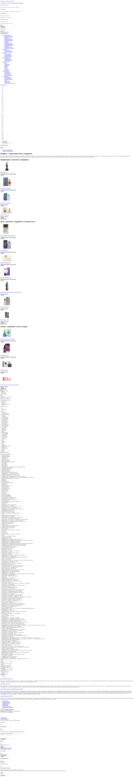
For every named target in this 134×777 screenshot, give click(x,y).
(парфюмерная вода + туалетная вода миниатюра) (10, 571)
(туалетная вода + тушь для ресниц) (8, 584)
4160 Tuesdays (4, 409)
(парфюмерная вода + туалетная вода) (8, 526)
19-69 (3, 405)
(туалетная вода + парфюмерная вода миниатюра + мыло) (12, 595)
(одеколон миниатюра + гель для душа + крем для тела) (11, 581)
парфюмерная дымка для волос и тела (8, 509)
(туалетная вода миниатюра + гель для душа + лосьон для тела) (13, 565)
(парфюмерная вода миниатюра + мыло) (9, 651)
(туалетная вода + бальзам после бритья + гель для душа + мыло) (13, 585)
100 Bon (3, 402)
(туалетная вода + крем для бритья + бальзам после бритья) (12, 594)
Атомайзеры (7, 42)
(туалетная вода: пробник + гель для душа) (9, 499)
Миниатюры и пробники (9, 44)
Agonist (3, 450)
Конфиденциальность (6, 701)
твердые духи (4, 479)
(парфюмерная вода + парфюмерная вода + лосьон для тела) (12, 603)
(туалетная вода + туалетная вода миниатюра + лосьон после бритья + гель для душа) (17, 650)
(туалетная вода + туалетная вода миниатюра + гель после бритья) (13, 629)
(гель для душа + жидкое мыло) (7, 523)
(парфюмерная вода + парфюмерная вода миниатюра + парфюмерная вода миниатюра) (17, 543)
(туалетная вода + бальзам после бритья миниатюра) (11, 598)
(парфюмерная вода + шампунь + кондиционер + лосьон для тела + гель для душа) (16, 596)
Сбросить (2, 147)
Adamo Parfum (4, 430)
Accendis (3, 415)
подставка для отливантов (6, 537)
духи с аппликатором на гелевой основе (9, 497)
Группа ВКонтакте (8, 78)
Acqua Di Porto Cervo (5, 424)
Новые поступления (8, 38)
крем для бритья (4, 464)
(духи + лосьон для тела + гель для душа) (9, 640)
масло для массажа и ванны (7, 496)
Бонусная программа (8, 75)
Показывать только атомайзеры (7, 669)
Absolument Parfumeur (5, 414)
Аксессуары (7, 46)
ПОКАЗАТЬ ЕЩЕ (3, 323)
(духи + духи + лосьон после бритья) (8, 588)
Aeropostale (4, 438)
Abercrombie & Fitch (5, 413)
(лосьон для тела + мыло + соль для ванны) (9, 507)
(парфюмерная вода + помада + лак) (8, 564)
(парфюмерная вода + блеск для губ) (8, 572)
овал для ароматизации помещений (8, 516)
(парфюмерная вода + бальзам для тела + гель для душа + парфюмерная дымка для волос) (18, 477)
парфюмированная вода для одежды (8, 461)
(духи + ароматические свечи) (7, 607)
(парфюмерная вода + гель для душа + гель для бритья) (11, 642)
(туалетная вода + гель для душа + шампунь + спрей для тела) (13, 632)
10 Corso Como (4, 401)
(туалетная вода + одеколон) (7, 582)
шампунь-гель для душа (6, 471)
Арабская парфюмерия (9, 40)
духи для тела (4, 503)
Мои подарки (7, 71)
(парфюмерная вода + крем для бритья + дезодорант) (11, 542)
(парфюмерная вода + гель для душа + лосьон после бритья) (12, 520)
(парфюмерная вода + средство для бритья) (9, 656)
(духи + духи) (4, 530)
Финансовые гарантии (9, 79)
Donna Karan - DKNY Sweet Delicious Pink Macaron (9, 384)
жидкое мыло (4, 576)
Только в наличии (5, 673)
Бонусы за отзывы (8, 74)
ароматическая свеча (5, 459)
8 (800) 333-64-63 (9, 710)
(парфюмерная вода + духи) (7, 538)
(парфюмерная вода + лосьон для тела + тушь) (10, 473)
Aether (3, 440)
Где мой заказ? (7, 61)
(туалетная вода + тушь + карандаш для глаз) (10, 567)
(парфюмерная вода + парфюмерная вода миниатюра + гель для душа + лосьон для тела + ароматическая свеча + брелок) (23, 625)
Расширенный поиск (4, 33)
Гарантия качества (6, 703)
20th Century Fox (5, 406)
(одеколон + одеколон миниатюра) (8, 615)
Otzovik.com (7, 65)
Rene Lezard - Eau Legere (4, 319)
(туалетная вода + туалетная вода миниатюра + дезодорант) (12, 591)
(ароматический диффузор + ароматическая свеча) (11, 641)
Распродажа (7, 37)
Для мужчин (5, 142)
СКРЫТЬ (2, 175)
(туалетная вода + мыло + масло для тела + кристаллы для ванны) (13, 624)
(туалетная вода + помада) (6, 553)
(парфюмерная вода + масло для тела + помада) (10, 561)
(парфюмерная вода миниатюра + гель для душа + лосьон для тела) (14, 545)
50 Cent (3, 411)
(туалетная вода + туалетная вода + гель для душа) (11, 518)
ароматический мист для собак (7, 653)
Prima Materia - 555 (3, 172)
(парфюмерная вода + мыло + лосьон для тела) (10, 515)
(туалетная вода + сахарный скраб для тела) (9, 472)
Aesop (3, 439)
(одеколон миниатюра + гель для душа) (9, 568)
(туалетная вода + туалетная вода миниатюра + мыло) (11, 620)
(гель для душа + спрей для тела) (7, 636)
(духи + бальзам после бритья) (7, 602)
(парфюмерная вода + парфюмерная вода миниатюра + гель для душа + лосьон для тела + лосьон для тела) (21, 637)
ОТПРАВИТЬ (3, 739)
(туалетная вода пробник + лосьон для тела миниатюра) (12, 563)
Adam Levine (4, 429)
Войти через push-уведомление (6, 749)
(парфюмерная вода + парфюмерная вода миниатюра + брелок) (13, 654)
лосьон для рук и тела (5, 494)
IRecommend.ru (7, 64)
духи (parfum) (4, 458)
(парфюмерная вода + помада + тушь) (8, 562)
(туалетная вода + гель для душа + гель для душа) (10, 550)
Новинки (3, 672)
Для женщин (5, 141)
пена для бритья (4, 465)
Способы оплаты (8, 58)
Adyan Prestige (4, 435)
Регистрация (2, 26)
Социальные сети (8, 72)
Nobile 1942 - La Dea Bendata (5, 188)
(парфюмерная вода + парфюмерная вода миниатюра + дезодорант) (14, 619)
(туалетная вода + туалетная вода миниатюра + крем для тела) (13, 592)
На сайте (6, 67)
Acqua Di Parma (4, 423)
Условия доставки (8, 59)
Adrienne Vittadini (5, 434)
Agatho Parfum (4, 447)
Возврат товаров (5, 704)
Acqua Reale (4, 428)
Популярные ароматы (8, 39)
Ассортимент (7, 50)
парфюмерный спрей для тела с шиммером (9, 580)
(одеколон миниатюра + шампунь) (8, 547)
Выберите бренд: (3, 84)
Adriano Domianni (5, 433)
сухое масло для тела (5, 486)
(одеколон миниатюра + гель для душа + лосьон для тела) (12, 566)
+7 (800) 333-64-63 (7, 3)
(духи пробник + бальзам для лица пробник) (10, 587)
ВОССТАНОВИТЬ (3, 755)
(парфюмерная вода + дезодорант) (8, 498)
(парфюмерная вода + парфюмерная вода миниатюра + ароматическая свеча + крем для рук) (18, 573)
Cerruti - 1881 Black (3, 250)
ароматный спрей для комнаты (7, 482)
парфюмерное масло (5, 481)
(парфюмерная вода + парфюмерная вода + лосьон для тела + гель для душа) (15, 647)
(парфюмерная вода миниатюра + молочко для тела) (11, 501)
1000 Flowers (4, 403)
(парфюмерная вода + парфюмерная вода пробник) (11, 541)
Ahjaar (3, 451)
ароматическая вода (5, 500)
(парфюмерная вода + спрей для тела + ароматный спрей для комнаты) (14, 635)
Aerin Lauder (4, 437)
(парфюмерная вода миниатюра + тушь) (9, 633)
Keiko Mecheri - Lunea (4, 370)
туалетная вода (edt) (5, 455)
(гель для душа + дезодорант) (7, 655)
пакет (3, 514)
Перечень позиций (13, 237)
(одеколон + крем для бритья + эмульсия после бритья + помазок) (13, 604)
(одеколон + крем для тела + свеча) (8, 586)
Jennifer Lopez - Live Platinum (5, 202)
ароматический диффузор (6, 495)
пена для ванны (4, 462)
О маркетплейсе (5, 76)
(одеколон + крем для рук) (6, 612)
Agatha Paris (4, 445)
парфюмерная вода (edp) (6, 456)
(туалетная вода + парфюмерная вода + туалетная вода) (11, 590)
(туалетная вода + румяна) (6, 549)
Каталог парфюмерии (6, 35)
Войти (2, 25)
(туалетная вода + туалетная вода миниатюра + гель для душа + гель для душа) (16, 583)
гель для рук (4, 493)
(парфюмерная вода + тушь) (7, 551)
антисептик (4, 531)
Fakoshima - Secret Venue (4, 306)
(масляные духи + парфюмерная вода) (8, 574)
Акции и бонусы (6, 70)
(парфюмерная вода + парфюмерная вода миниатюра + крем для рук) (14, 544)
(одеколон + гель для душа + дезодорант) (9, 536)
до (0, 661)
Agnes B (3, 449)
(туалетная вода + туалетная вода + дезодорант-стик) (11, 613)
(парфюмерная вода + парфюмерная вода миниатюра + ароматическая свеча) (15, 652)
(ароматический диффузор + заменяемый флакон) (10, 639)
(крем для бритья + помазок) (7, 609)
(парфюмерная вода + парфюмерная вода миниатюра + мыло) (13, 618)
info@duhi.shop (10, 712)
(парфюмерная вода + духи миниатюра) (9, 657)
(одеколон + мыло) (5, 524)
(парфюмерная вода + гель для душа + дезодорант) (11, 617)
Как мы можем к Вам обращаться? (6, 733)
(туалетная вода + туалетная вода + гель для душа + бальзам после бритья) (15, 519)
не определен (3, 27)
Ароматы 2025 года (8, 54)
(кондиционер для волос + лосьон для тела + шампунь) (11, 506)
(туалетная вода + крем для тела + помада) (9, 631)
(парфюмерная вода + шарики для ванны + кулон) (11, 474)
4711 (2, 410)
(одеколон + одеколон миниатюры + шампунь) (10, 478)
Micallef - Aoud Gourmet (4, 214)
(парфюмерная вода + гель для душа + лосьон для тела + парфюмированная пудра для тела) (18, 608)
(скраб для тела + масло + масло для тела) (9, 504)
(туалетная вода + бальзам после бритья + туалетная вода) (12, 597)
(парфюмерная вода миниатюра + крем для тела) (10, 570)
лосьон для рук (4, 483)
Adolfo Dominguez (5, 432)
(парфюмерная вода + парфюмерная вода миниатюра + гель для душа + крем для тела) (17, 540)
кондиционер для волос (6, 470)
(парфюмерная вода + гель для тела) (8, 593)
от (0, 395)
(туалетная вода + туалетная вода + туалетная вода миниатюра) (13, 646)
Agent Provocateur (5, 448)
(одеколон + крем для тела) (6, 559)
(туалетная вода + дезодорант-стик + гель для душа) (11, 529)
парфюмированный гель (6, 488)
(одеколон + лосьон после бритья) (8, 527)
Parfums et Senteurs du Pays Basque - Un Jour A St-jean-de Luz (11, 292)
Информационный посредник (10, 83)
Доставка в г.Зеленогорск (9, 709)
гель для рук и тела (5, 492)
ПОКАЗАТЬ (2, 674)
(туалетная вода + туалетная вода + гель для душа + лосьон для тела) (14, 521)
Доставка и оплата (6, 57)
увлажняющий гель (5, 502)
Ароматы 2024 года (8, 55)
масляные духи (4, 480)
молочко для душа (5, 528)
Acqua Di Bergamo (5, 418)
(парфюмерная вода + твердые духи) (8, 505)
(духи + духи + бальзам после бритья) (8, 558)
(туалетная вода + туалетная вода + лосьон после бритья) (12, 634)
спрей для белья (4, 616)
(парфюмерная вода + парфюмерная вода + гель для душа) (12, 517)
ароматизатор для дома (6, 460)
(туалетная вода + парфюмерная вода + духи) (10, 575)
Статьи (6, 80)
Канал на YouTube (8, 77)
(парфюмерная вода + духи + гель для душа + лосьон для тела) (13, 589)
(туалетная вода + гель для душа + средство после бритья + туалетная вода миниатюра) (17, 560)
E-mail (1, 734)
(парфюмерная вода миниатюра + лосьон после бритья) (11, 626)
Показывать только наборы (6, 665)
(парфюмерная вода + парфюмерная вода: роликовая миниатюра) (13, 466)
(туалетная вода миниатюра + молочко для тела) (10, 525)
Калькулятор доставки (9, 60)
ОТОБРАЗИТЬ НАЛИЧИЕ (5, 237)
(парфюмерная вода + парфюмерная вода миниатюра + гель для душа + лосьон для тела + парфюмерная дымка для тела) (23, 638)
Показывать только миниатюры (7, 667)
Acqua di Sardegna (5, 426)
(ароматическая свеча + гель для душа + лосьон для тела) (12, 605)
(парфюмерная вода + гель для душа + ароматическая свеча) (12, 508)
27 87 (3, 408)
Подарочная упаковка (8, 47)
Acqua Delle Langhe (5, 417)
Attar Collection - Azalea (4, 355)
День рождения (7, 73)
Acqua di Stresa (4, 427)
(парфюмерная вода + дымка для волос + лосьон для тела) (12, 630)
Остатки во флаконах (8, 43)
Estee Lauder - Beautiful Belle (5, 262)
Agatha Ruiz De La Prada (6, 446)
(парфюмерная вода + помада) (7, 548)
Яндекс (6, 63)
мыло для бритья (5, 532)
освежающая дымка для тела (7, 485)
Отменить (2, 756)
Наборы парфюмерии (8, 45)
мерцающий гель (5, 484)
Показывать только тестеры (7, 663)
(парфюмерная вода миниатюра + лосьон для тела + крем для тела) (13, 554)
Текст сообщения (3, 738)
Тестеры (6, 41)
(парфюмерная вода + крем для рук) (8, 522)
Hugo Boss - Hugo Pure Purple (5, 277)
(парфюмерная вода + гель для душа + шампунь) (10, 649)
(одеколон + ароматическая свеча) (8, 648)
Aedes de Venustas (5, 436)
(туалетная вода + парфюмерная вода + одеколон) (10, 552)
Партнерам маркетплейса (7, 706)
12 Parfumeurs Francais (5, 404)
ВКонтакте (6, 66)
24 (2, 407)
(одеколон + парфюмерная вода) (7, 628)
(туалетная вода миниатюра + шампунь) (9, 546)
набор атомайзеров (5, 614)
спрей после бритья (5, 487)
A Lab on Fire (4, 412)
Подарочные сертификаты (9, 48)
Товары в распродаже (5, 671)
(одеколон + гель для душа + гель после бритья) (10, 475)
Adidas (3, 431)
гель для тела (4, 463)
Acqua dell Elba (4, 416)
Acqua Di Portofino (5, 425)
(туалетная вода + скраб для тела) (8, 510)
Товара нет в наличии (4, 204)
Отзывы (4, 62)
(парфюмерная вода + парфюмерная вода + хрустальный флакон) (13, 476)
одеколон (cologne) (5, 457)
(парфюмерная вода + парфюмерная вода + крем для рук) (12, 539)
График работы (7, 81)
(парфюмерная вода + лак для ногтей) (8, 610)
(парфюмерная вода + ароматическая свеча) (9, 606)
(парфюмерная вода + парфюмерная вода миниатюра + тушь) (13, 627)
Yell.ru (6, 68)
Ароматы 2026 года (8, 53)
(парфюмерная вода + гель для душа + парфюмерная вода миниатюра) (14, 611)
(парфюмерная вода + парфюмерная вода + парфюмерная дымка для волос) (15, 658)
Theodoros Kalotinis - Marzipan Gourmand (7, 235)
